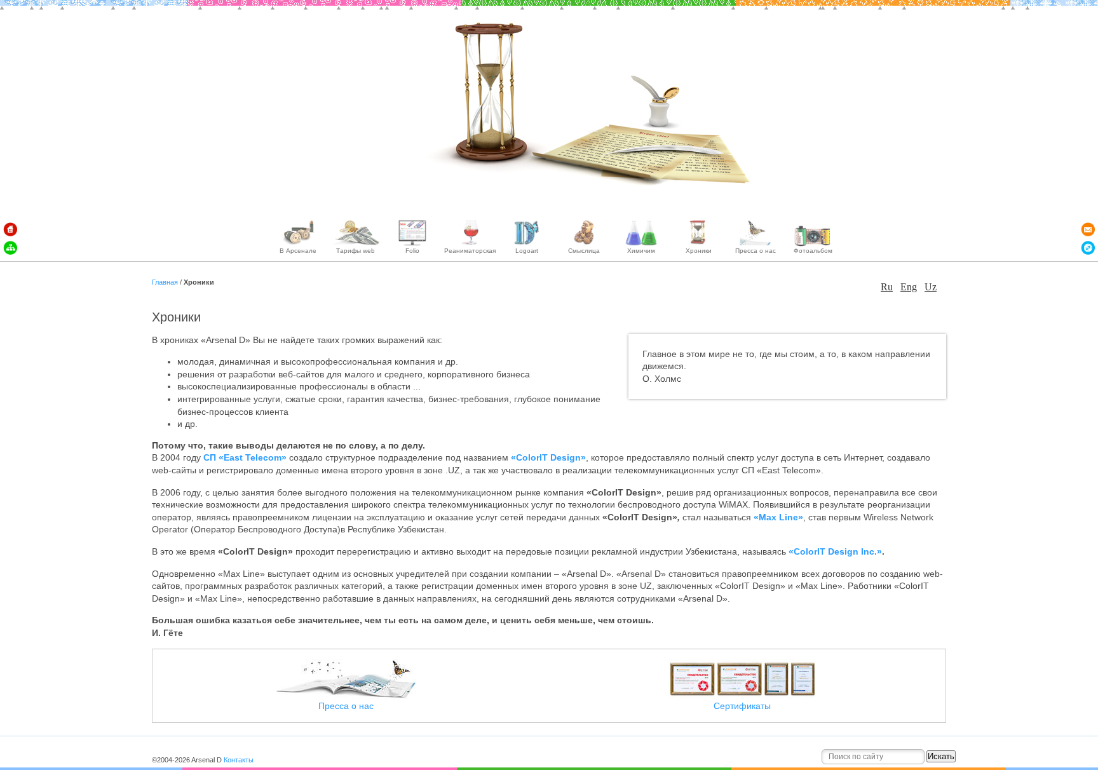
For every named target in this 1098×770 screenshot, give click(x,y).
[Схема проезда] (1088, 248)
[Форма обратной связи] (1088, 229)
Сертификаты (742, 706)
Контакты (239, 760)
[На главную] (10, 229)
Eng (908, 286)
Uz (931, 286)
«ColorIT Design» (548, 457)
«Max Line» (778, 517)
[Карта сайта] (10, 248)
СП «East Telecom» (245, 457)
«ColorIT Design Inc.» (835, 551)
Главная (166, 282)
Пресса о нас (346, 706)
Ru (887, 286)
